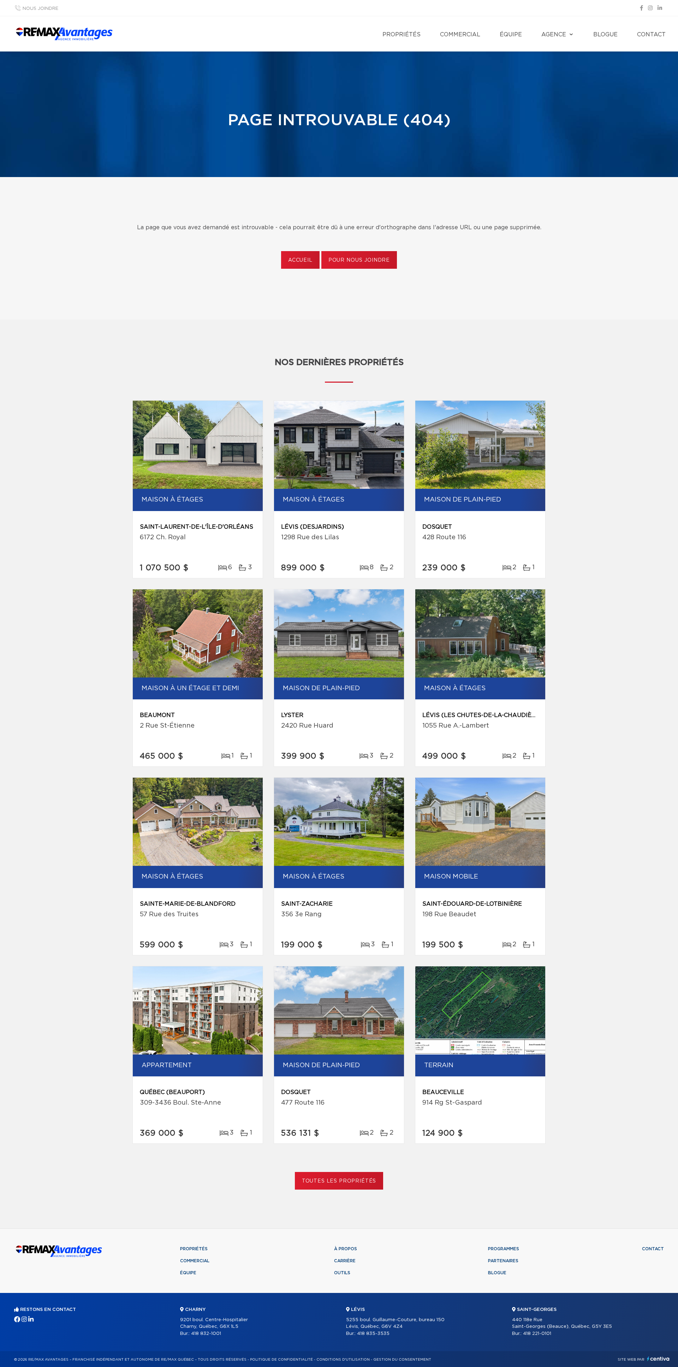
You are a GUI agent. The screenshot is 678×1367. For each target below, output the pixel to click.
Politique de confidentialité (281, 1359)
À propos (345, 1249)
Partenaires (503, 1261)
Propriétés (401, 34)
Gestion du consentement (402, 1359)
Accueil (300, 260)
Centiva (658, 1358)
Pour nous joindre (359, 260)
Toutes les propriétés (339, 1181)
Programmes (503, 1249)
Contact (651, 34)
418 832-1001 (206, 1333)
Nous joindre (40, 8)
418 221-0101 (537, 1333)
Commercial (460, 34)
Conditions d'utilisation (343, 1359)
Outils (342, 1273)
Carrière (345, 1261)
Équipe (511, 34)
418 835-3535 (373, 1333)
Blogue (605, 34)
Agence (553, 34)
